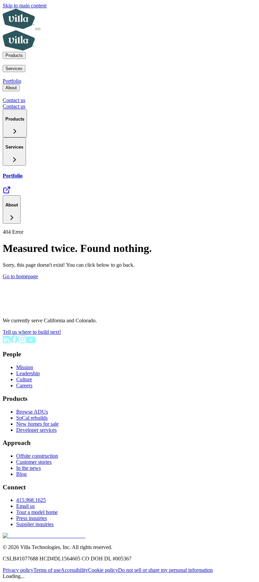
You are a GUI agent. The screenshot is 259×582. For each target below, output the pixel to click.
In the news (28, 468)
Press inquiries (31, 518)
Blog (21, 474)
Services (14, 68)
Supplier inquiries (35, 524)
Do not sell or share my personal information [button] (165, 570)
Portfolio (12, 81)
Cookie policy (103, 570)
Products (14, 55)
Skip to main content (25, 5)
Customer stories (34, 462)
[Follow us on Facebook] (14, 341)
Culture (24, 379)
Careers (24, 385)
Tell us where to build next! (32, 332)
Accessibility (74, 570)
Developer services (36, 430)
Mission (24, 367)
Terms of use (47, 570)
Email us (25, 506)
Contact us (14, 100)
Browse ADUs (32, 412)
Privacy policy (18, 570)
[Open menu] (37, 29)
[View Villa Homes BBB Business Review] (44, 536)
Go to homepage (20, 276)
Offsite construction (37, 456)
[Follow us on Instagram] (22, 341)
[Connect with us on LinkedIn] (6, 341)
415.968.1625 (31, 500)
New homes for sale (37, 424)
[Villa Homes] (28, 309)
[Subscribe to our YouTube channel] (31, 341)
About (11, 87)
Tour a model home (37, 512)
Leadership (28, 373)
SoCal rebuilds (32, 418)
